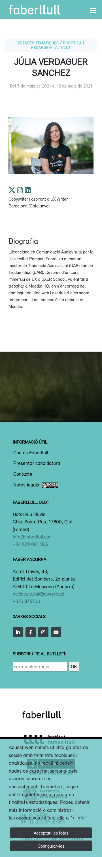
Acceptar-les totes (51, 832)
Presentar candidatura (36, 463)
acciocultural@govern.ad (38, 594)
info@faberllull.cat (32, 537)
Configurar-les (51, 845)
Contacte (22, 474)
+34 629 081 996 (30, 544)
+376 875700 (26, 601)
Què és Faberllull (30, 452)
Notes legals (26, 485)
